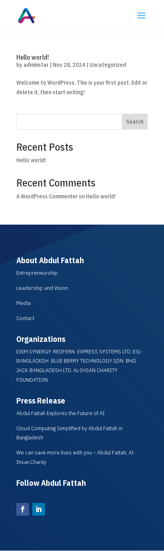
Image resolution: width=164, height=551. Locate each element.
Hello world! (32, 57)
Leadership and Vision (42, 287)
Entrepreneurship (37, 272)
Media (23, 303)
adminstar (36, 64)
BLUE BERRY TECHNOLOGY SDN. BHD (93, 360)
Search (134, 121)
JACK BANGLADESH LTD (43, 370)
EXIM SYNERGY (33, 351)
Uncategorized (108, 64)
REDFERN (64, 351)
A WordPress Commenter (47, 196)
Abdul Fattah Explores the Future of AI (60, 413)
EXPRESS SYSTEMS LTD (103, 351)
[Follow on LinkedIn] (38, 509)
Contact (25, 318)
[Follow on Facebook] (22, 509)
